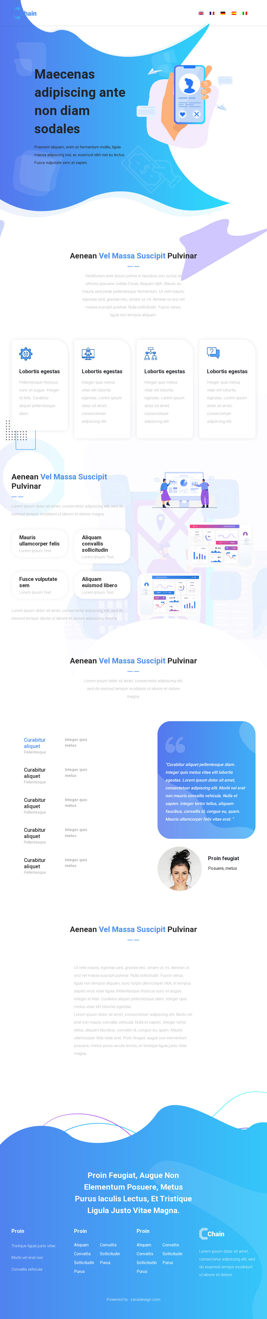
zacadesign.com (145, 1299)
